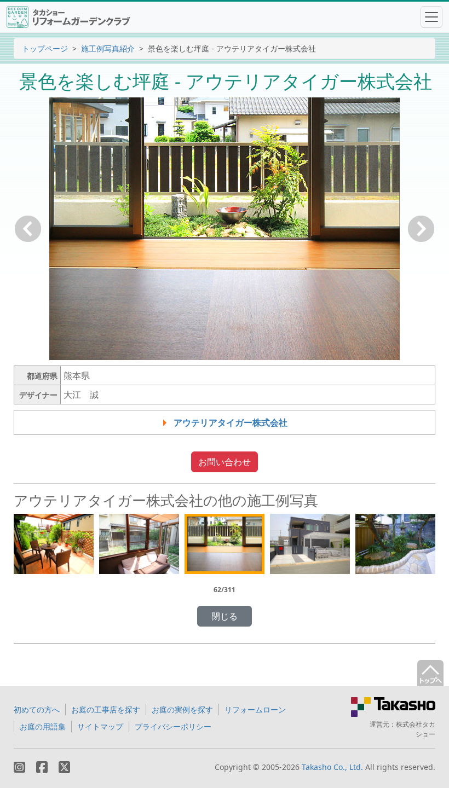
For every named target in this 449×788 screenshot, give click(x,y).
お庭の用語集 (43, 726)
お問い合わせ (224, 462)
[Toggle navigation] (431, 17)
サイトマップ (100, 726)
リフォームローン (255, 709)
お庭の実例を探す (182, 709)
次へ (421, 229)
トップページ (45, 48)
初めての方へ (37, 709)
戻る (28, 229)
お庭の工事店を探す (105, 709)
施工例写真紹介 (108, 48)
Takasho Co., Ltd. (332, 767)
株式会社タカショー (415, 729)
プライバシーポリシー (173, 726)
